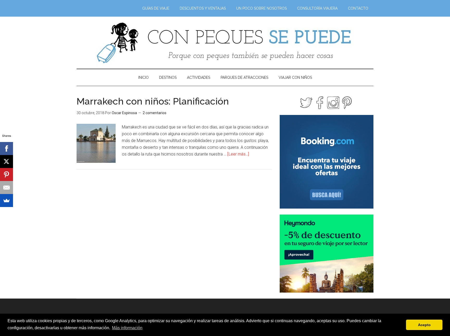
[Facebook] (6, 148)
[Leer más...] (238, 154)
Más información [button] (127, 328)
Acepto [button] (424, 325)
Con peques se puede (225, 43)
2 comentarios (154, 113)
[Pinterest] (6, 174)
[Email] (6, 187)
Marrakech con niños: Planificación (153, 101)
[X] (6, 161)
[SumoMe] (6, 200)
